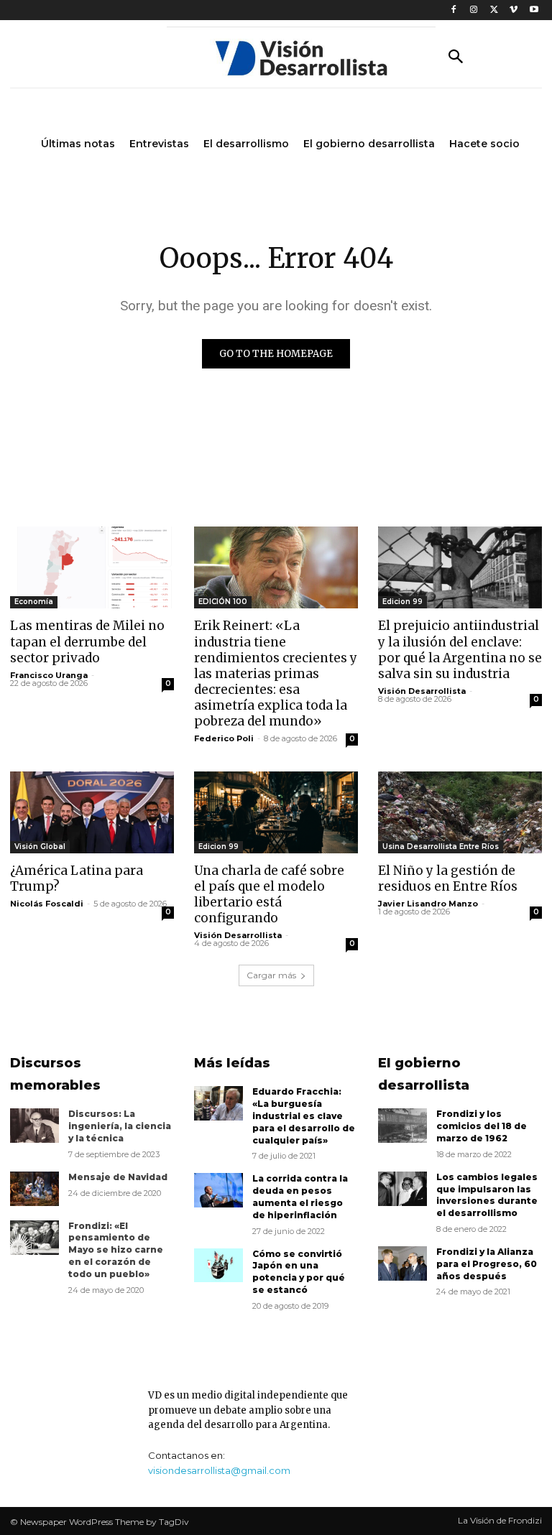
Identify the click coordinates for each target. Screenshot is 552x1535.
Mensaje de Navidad (117, 1177)
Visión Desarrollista (422, 691)
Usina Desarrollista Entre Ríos (440, 846)
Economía (33, 601)
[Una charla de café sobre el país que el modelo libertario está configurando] (276, 812)
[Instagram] (474, 10)
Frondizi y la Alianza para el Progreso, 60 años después (486, 1263)
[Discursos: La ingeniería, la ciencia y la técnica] (34, 1125)
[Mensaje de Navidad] (34, 1189)
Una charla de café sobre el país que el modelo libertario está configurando (269, 894)
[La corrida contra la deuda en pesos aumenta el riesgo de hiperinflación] (218, 1190)
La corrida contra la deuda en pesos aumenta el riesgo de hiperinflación (300, 1196)
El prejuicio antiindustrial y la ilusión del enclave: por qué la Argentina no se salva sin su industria (460, 649)
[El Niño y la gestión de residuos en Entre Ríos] (460, 812)
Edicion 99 (402, 601)
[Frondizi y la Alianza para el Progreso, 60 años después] (402, 1263)
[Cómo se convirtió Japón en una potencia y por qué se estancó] (218, 1265)
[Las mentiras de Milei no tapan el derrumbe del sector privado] (92, 567)
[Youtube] (533, 10)
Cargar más (271, 975)
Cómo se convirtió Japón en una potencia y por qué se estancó (298, 1271)
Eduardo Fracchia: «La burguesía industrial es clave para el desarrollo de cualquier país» (303, 1115)
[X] (494, 10)
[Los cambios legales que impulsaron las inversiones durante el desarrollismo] (402, 1189)
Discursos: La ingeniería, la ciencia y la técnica (119, 1126)
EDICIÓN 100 (222, 601)
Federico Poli (224, 738)
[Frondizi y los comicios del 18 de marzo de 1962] (402, 1125)
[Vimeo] (513, 10)
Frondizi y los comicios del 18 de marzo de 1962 (481, 1126)
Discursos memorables (55, 1074)
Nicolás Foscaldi (46, 904)
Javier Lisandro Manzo (428, 904)
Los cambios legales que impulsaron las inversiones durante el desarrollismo (487, 1195)
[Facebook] (454, 10)
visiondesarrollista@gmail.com (219, 1470)
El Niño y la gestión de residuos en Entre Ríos (448, 878)
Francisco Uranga (49, 675)
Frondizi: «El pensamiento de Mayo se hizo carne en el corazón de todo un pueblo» (115, 1249)
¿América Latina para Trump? (76, 878)
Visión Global (39, 846)
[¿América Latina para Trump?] (92, 812)
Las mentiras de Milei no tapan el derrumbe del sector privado (87, 641)
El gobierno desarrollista (423, 1074)
